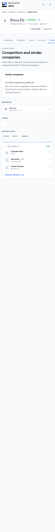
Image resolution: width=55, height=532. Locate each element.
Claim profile (35, 29)
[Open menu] (50, 4)
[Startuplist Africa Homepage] (11, 5)
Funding (21, 40)
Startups (11, 12)
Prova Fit (21, 12)
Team (31, 40)
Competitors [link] (32, 12)
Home (4, 12)
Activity (41, 40)
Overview (8, 40)
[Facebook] (4, 123)
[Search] (43, 4)
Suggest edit (47, 29)
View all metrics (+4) (14, 175)
